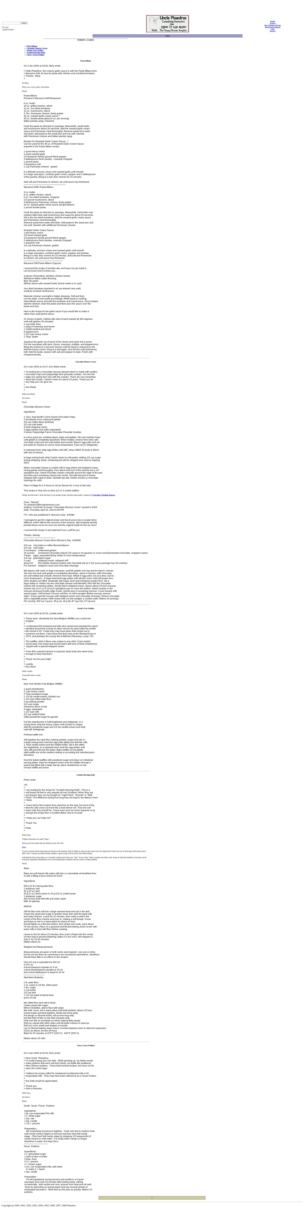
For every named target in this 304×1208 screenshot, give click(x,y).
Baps (24, 847)
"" (152, 1198)
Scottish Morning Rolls (36, 53)
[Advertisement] (152, 6)
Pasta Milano (32, 46)
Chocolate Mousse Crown (37, 48)
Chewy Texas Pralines (35, 55)
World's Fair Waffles (35, 50)
